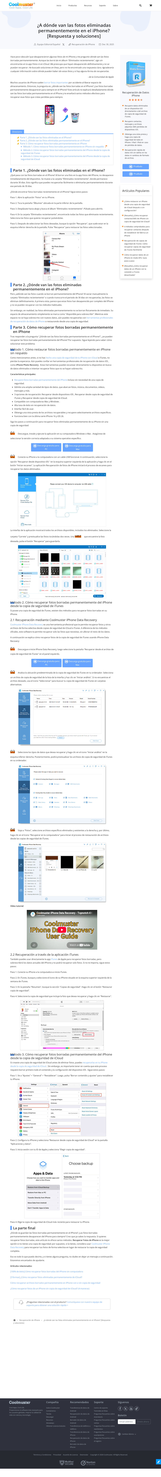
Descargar (50, 1417)
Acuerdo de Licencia (70, 1455)
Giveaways (50, 1423)
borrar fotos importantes (56, 82)
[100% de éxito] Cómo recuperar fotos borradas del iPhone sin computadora (46, 1271)
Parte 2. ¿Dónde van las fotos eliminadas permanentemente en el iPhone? (55, 140)
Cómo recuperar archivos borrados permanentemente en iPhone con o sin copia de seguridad (55, 1283)
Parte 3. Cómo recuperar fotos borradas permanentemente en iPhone (53, 143)
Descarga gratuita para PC (48, 447)
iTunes (54, 959)
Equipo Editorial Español (48, 44)
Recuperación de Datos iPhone (135, 94)
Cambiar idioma (128, 1434)
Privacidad (57, 1455)
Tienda (48, 1414)
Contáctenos (51, 1411)
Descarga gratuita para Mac (79, 447)
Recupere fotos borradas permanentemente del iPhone (40, 380)
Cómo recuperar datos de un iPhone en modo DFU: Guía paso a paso (136, 258)
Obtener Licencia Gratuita (55, 1426)
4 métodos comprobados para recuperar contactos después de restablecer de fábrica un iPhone (137, 231)
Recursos (49, 1420)
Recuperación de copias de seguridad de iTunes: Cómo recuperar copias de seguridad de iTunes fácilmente (137, 245)
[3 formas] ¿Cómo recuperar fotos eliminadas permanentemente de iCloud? (46, 1277)
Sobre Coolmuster (53, 1408)
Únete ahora (143, 1421)
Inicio (59, 5)
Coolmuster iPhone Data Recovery (26, 624)
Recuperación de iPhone (83, 44)
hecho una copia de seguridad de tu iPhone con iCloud (72, 357)
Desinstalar (84, 1455)
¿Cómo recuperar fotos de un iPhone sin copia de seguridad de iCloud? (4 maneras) (49, 1288)
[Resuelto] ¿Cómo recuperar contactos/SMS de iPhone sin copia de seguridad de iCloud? (137, 218)
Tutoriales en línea (101, 1411)
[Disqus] (63, 1366)
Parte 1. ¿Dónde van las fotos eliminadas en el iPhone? (45, 137)
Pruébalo (137, 166)
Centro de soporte (101, 1408)
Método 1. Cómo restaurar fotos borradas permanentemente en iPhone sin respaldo (63, 146)
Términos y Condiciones (42, 1455)
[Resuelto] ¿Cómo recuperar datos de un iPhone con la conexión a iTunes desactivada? (136, 270)
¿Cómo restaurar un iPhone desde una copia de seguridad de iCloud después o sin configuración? (137, 206)
